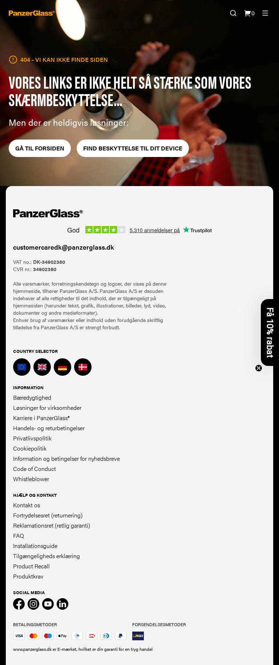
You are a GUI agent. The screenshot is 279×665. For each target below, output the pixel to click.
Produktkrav (28, 576)
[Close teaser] (258, 368)
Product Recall (31, 566)
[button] (270, 332)
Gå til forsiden (39, 148)
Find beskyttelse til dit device (132, 148)
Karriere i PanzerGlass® (41, 418)
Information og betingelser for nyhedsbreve (66, 458)
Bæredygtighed (32, 397)
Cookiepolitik (29, 448)
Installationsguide (35, 545)
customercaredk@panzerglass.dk (63, 246)
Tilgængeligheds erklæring (46, 556)
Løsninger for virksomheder (47, 407)
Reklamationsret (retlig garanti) (51, 525)
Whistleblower (31, 479)
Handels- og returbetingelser (49, 428)
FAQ (18, 535)
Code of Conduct (34, 468)
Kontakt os (26, 505)
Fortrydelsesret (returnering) (47, 515)
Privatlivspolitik (32, 438)
